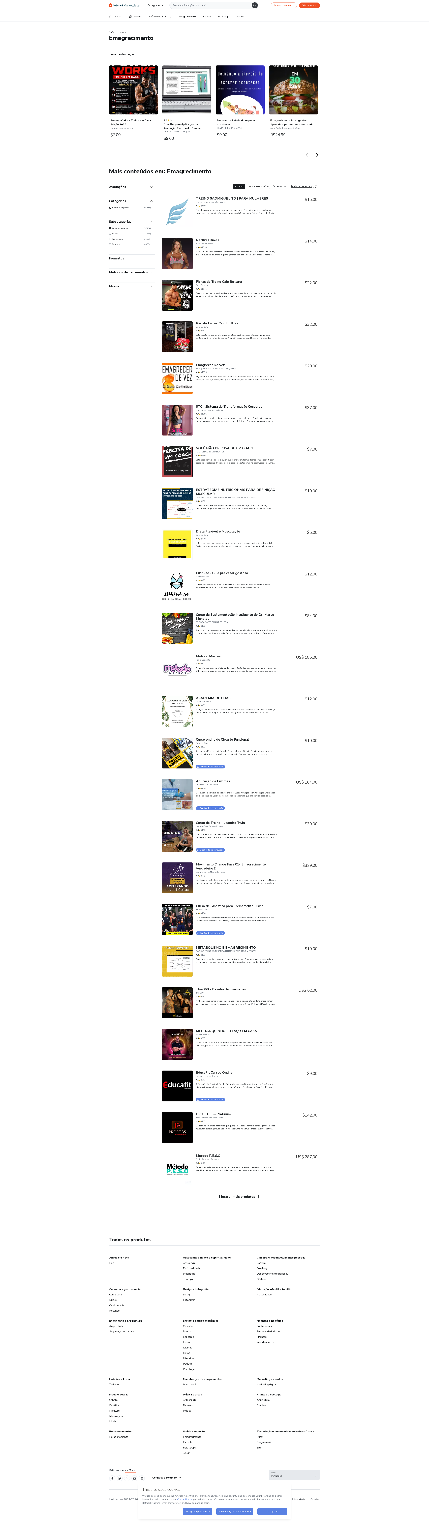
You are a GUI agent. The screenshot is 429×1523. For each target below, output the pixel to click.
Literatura (189, 1358)
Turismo (114, 1384)
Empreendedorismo (268, 1331)
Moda (112, 1421)
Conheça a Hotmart (164, 1478)
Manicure (114, 1411)
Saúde (186, 1453)
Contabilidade (265, 1326)
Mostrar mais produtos (237, 1196)
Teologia (188, 1279)
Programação (264, 1442)
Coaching (262, 1268)
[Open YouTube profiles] (134, 1478)
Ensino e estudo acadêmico (200, 1321)
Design (187, 1294)
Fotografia (189, 1300)
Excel (260, 1437)
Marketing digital (267, 1384)
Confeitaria (115, 1294)
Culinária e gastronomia (124, 1289)
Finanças (262, 1337)
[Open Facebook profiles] (112, 1478)
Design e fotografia (195, 1289)
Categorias (153, 5)
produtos (239, 186)
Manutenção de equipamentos (203, 1379)
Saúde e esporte (194, 1431)
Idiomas (187, 1347)
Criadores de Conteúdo (258, 186)
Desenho (188, 1405)
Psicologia (189, 1369)
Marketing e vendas (270, 1379)
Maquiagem (116, 1416)
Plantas (261, 1405)
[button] (294, 1475)
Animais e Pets (119, 1258)
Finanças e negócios (270, 1321)
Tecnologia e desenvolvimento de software (286, 1431)
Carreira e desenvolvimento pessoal (281, 1258)
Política (187, 1364)
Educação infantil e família (274, 1289)
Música (187, 1411)
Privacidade (298, 1499)
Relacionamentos (120, 1431)
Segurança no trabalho (122, 1331)
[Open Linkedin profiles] (127, 1478)
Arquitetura (116, 1326)
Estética (114, 1405)
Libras (186, 1353)
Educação (188, 1337)
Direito (187, 1331)
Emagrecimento (192, 1437)
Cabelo (113, 1400)
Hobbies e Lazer (119, 1379)
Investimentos (265, 1342)
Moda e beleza (118, 1394)
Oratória (261, 1279)
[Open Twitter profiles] (119, 1478)
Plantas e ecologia (269, 1394)
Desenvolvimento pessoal (272, 1274)
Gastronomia (116, 1305)
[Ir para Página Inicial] (124, 5)
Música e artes (192, 1394)
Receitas (114, 1311)
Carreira (261, 1263)
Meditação (189, 1274)
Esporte (188, 1442)
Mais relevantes (301, 186)
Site (259, 1447)
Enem (186, 1342)
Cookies (315, 1499)
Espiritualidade (191, 1268)
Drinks (113, 1300)
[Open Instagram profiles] (141, 1478)
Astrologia (189, 1263)
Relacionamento (118, 1437)
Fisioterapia (190, 1447)
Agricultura (263, 1400)
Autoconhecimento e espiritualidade (207, 1258)
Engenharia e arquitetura (125, 1321)
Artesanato (190, 1400)
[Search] (255, 5)
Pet (111, 1263)
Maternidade (264, 1294)
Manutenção (190, 1384)
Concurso (188, 1326)
